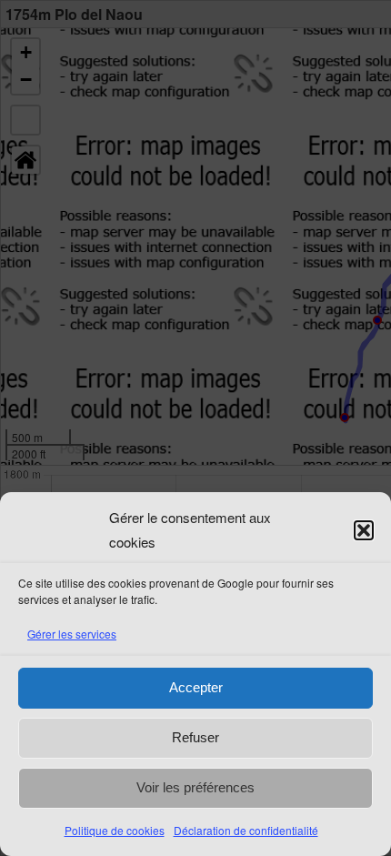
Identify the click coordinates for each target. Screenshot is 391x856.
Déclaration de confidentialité (246, 830)
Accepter (196, 687)
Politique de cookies (115, 830)
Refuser (195, 737)
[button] (364, 530)
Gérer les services (71, 633)
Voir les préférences (195, 787)
